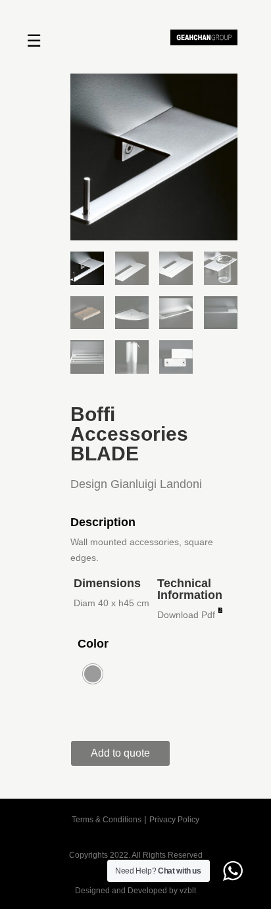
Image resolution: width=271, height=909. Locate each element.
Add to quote (120, 753)
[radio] (93, 674)
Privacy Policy (174, 819)
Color (93, 643)
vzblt (188, 890)
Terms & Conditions (106, 819)
